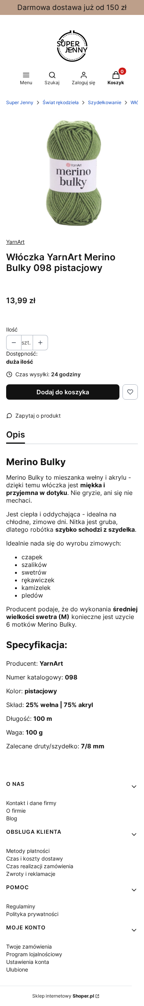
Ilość (12, 329)
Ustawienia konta (27, 962)
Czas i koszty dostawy (34, 858)
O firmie (16, 810)
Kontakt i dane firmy (31, 803)
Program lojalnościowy (34, 954)
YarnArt (15, 241)
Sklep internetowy (63, 996)
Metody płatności (28, 851)
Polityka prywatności (32, 914)
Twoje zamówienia (29, 946)
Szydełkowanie (104, 102)
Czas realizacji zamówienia (39, 866)
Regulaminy (20, 906)
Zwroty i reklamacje (30, 873)
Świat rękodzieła (61, 102)
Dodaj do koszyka (62, 392)
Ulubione (17, 969)
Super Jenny (19, 102)
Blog (11, 818)
